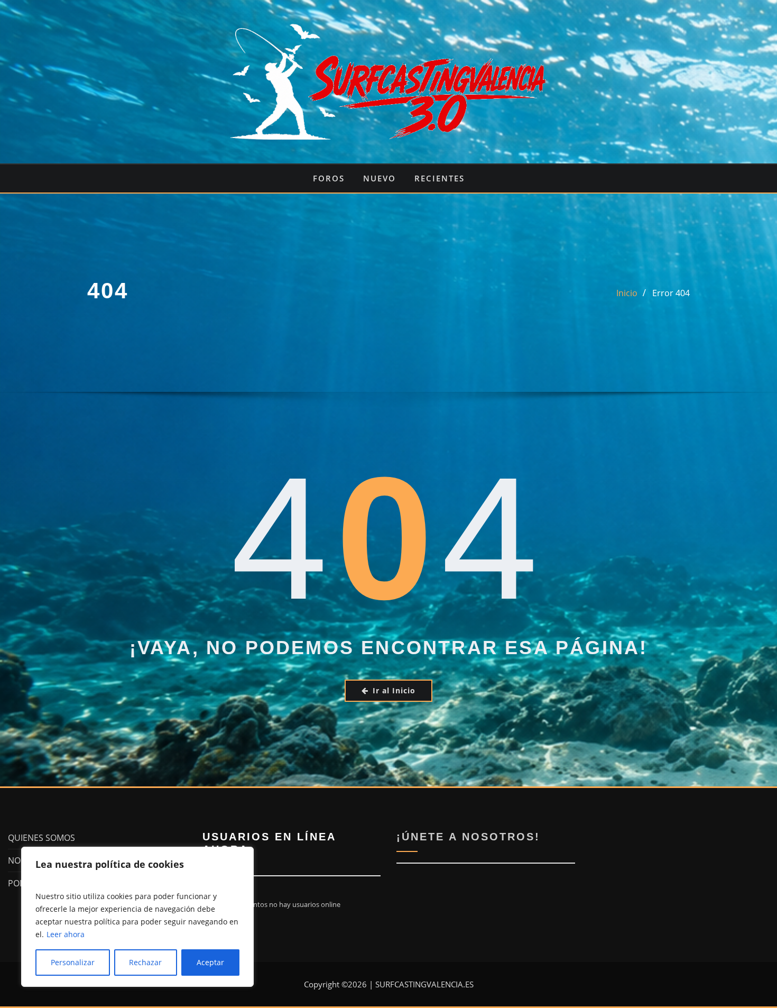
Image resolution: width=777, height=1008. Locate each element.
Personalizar (73, 962)
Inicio (626, 293)
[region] (137, 917)
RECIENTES (439, 178)
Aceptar (210, 962)
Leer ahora (66, 934)
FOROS (329, 178)
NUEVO (379, 178)
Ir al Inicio (394, 690)
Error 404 (671, 293)
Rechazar (145, 962)
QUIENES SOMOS (41, 838)
